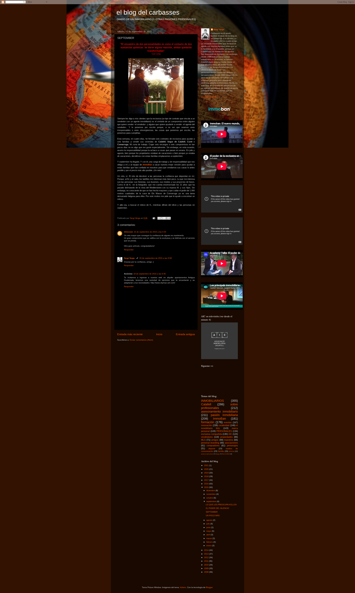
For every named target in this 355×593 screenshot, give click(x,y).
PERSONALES (224, 431)
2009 (206, 568)
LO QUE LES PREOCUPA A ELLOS (221, 505)
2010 (206, 565)
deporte (211, 449)
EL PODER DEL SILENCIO (217, 508)
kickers (183, 587)
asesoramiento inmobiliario (219, 411)
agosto (209, 520)
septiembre (211, 501)
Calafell (206, 404)
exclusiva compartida (211, 434)
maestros (228, 440)
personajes (232, 445)
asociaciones (231, 442)
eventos (228, 422)
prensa (231, 451)
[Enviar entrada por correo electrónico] (154, 218)
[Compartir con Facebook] (166, 218)
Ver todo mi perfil (208, 97)
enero (209, 546)
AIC (230, 434)
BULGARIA (226, 454)
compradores (213, 445)
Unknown (128, 232)
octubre (210, 498)
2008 (206, 572)
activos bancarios (207, 454)
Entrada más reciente (130, 334)
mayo (209, 531)
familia (221, 451)
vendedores (207, 437)
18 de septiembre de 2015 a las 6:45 (149, 274)
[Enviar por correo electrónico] (158, 218)
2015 (206, 487)
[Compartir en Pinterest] (169, 218)
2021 (206, 465)
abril (208, 535)
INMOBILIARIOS (212, 400)
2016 (206, 484)
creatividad (224, 425)
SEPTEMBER (212, 512)
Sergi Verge (129, 258)
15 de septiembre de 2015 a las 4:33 (150, 232)
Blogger (209, 587)
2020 (206, 469)
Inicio (159, 334)
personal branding (210, 442)
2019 (206, 473)
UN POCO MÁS (213, 516)
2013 (206, 554)
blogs (217, 454)
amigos (214, 440)
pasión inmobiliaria (224, 415)
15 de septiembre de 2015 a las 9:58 (155, 258)
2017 (206, 480)
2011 (206, 561)
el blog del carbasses (147, 12)
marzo (209, 538)
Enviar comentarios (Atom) (141, 340)
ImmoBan (147, 165)
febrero (209, 542)
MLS (203, 440)
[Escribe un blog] (161, 218)
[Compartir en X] (164, 218)
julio (208, 524)
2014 (206, 550)
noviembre (211, 494)
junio (208, 527)
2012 (206, 557)
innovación (206, 425)
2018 (206, 476)
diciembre (210, 490)
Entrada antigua (185, 334)
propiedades (226, 437)
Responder (129, 250)
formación (207, 422)
